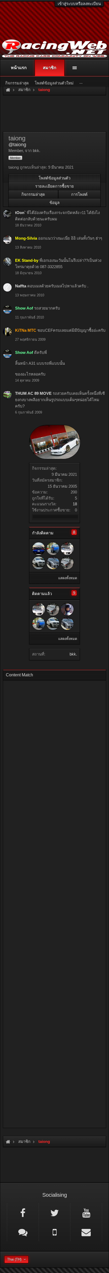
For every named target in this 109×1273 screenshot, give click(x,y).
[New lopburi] (67, 562)
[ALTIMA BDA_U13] (38, 548)
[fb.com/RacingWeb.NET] (23, 1212)
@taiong (17, 144)
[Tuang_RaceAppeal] (53, 548)
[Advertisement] (54, 902)
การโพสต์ (79, 194)
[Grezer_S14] (53, 562)
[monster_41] (38, 562)
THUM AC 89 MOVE (33, 393)
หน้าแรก (19, 67)
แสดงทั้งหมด (67, 578)
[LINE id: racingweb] (23, 1232)
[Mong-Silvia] (67, 548)
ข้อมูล (54, 202)
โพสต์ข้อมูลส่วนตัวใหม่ (54, 83)
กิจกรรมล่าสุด (33, 194)
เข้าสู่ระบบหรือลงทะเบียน (79, 3)
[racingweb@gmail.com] (86, 1232)
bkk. (73, 654)
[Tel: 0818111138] (54, 1232)
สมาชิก (49, 67)
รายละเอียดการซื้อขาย (54, 186)
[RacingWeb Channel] (86, 1212)
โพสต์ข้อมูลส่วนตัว (54, 178)
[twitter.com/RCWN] (54, 1212)
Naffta (20, 286)
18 (75, 504)
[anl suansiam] (67, 609)
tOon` (20, 212)
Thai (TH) (14, 1259)
